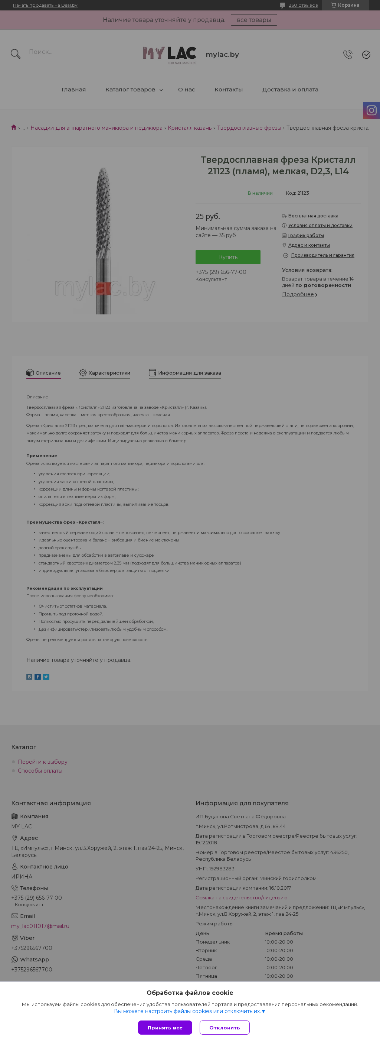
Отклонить (224, 1028)
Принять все (165, 1028)
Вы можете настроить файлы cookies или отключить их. (187, 1011)
